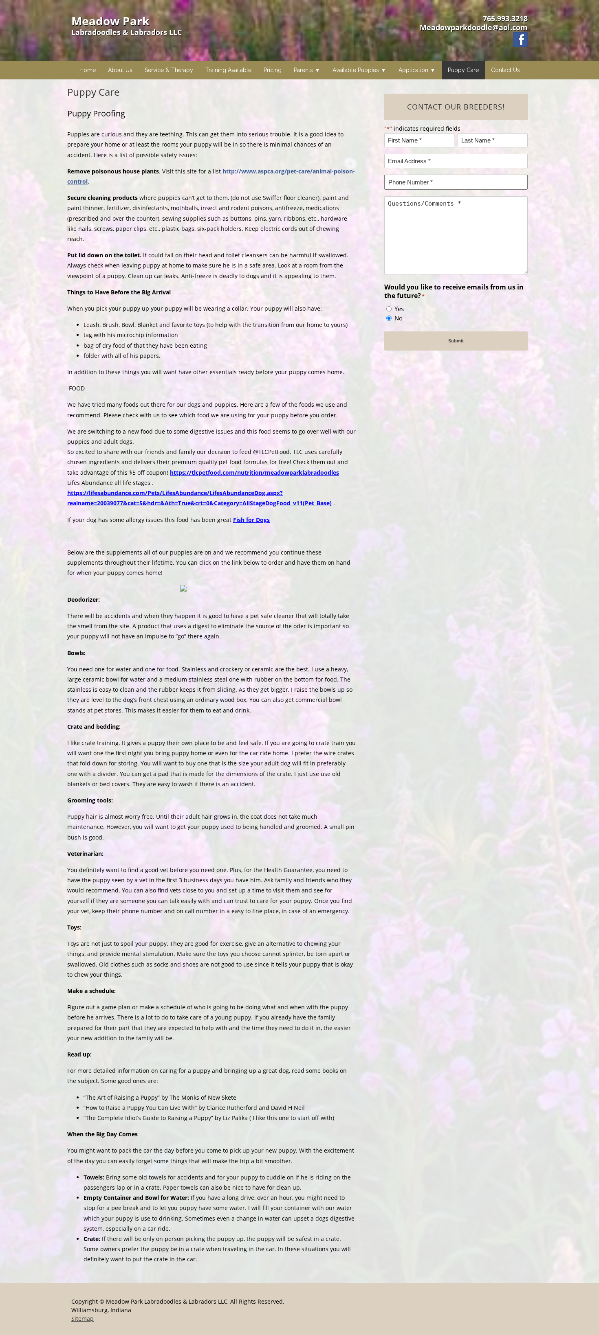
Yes (399, 309)
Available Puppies (356, 70)
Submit (456, 340)
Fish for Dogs (251, 520)
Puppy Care (463, 70)
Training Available (228, 70)
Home (87, 70)
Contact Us (505, 70)
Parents (303, 70)
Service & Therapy (169, 70)
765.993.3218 (505, 18)
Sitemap (82, 1318)
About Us (120, 70)
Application (413, 70)
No (398, 318)
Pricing (273, 70)
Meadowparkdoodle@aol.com (474, 27)
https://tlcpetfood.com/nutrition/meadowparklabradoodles (254, 472)
